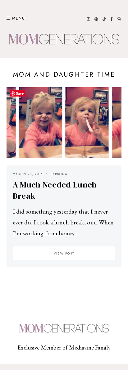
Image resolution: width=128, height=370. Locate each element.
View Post (64, 253)
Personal (60, 174)
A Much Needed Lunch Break (55, 190)
